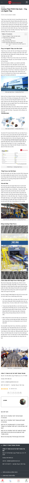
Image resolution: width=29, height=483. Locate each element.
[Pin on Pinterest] (18, 393)
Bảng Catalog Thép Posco (9, 41)
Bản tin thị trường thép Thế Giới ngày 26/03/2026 (12, 436)
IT (7, 178)
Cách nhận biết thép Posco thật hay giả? (13, 42)
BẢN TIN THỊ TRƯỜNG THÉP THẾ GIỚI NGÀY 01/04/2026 (12, 416)
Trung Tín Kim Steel (10, 294)
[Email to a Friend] (16, 393)
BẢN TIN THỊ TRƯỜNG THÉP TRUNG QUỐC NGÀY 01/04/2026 (13, 421)
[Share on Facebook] (11, 393)
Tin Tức (3, 7)
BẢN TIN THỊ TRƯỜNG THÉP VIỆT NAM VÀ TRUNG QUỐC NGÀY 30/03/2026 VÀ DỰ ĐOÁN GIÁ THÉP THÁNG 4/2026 (13, 432)
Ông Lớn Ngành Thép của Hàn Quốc (11, 36)
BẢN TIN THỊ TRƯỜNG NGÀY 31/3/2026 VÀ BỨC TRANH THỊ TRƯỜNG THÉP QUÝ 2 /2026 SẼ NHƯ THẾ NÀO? (14, 426)
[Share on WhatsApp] (8, 393)
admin (14, 14)
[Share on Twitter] (13, 393)
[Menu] (2, 2)
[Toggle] (1, 445)
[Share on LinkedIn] (20, 393)
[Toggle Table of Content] (25, 34)
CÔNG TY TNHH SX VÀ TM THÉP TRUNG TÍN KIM (17, 44)
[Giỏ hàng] (27, 2)
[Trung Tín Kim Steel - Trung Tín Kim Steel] (14, 2)
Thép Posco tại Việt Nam (9, 37)
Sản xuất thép (8, 39)
